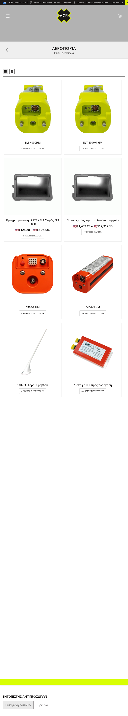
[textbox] (6, 3)
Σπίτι (57, 53)
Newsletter (20, 2)
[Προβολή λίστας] (12, 71)
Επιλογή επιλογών (32, 235)
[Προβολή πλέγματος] (5, 71)
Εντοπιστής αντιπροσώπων (47, 2)
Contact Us (117, 2)
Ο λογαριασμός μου (98, 2)
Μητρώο (68, 2)
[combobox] (6, 3)
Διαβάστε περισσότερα (32, 148)
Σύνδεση (80, 2)
